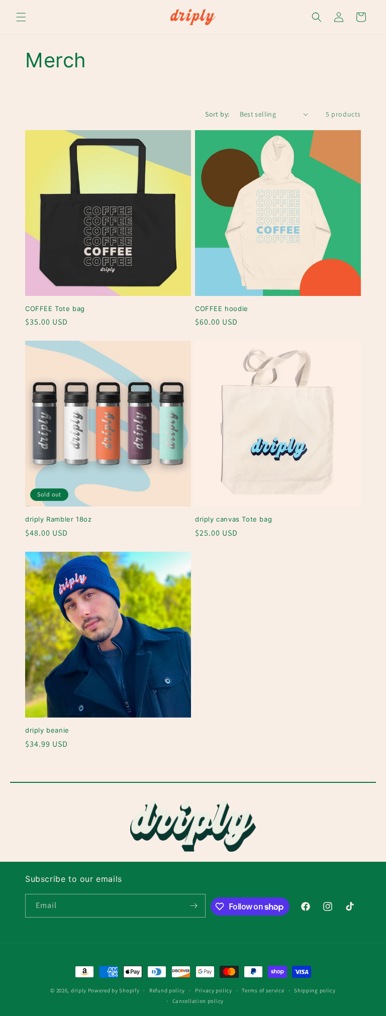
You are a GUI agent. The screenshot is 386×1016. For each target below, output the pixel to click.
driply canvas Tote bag (233, 519)
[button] (21, 17)
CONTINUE (169, 959)
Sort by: (217, 114)
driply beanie (47, 730)
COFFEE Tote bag (55, 308)
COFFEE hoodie (221, 308)
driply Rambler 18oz (58, 519)
